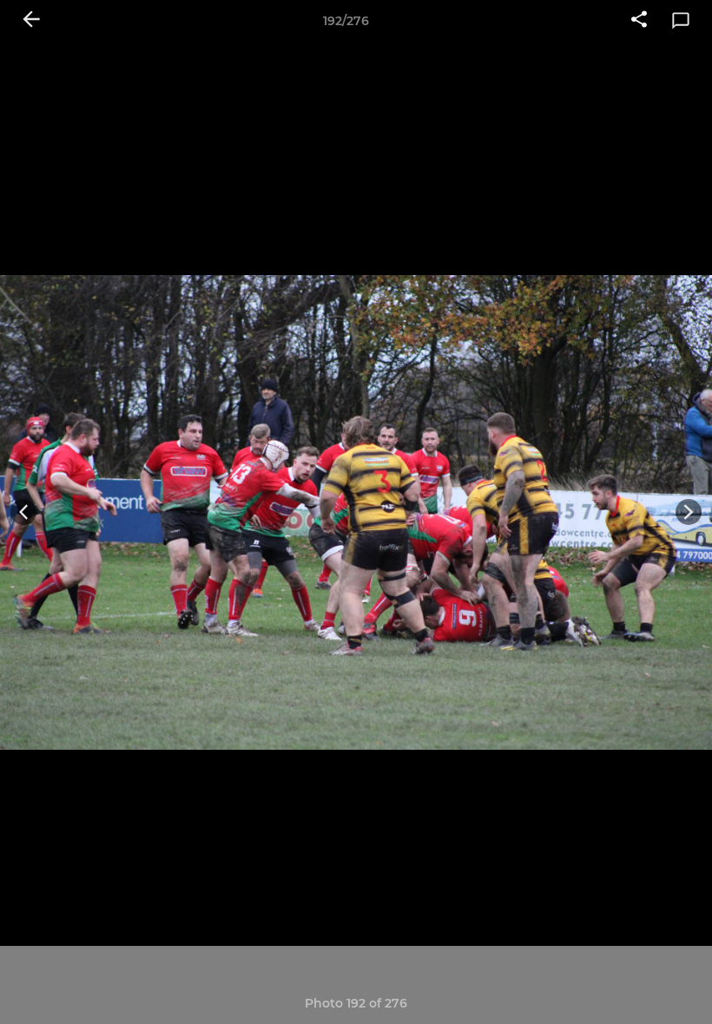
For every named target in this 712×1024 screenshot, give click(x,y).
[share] (639, 21)
